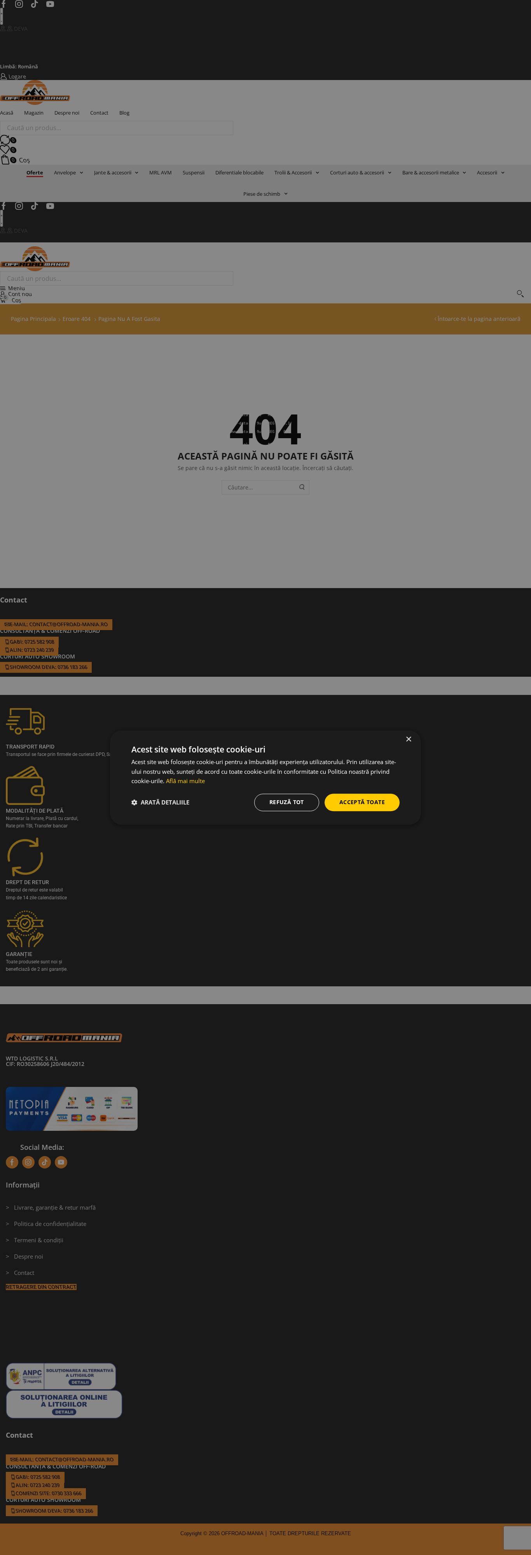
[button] (160, 802)
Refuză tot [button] (286, 802)
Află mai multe (185, 781)
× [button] (408, 739)
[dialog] (265, 777)
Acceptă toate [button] (362, 802)
